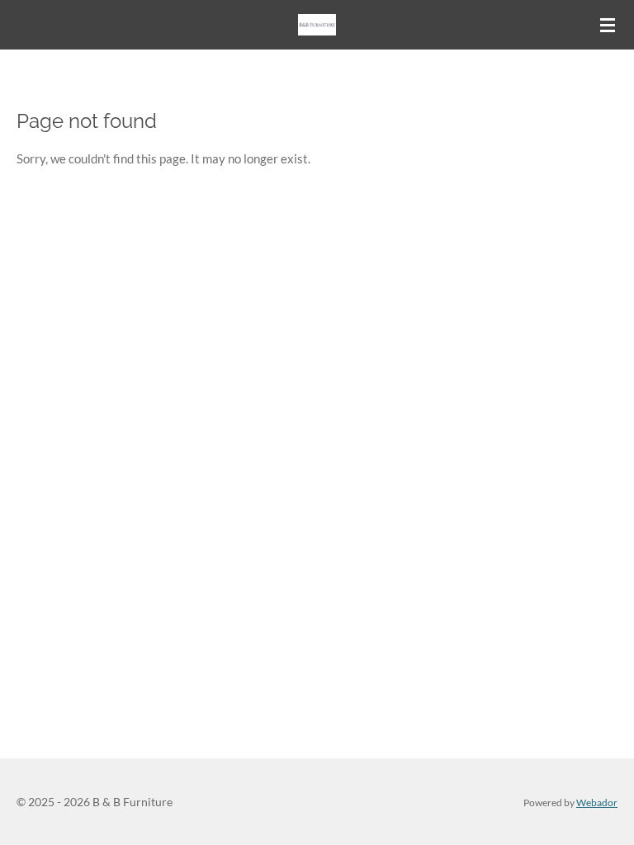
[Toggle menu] (607, 24)
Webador (596, 802)
